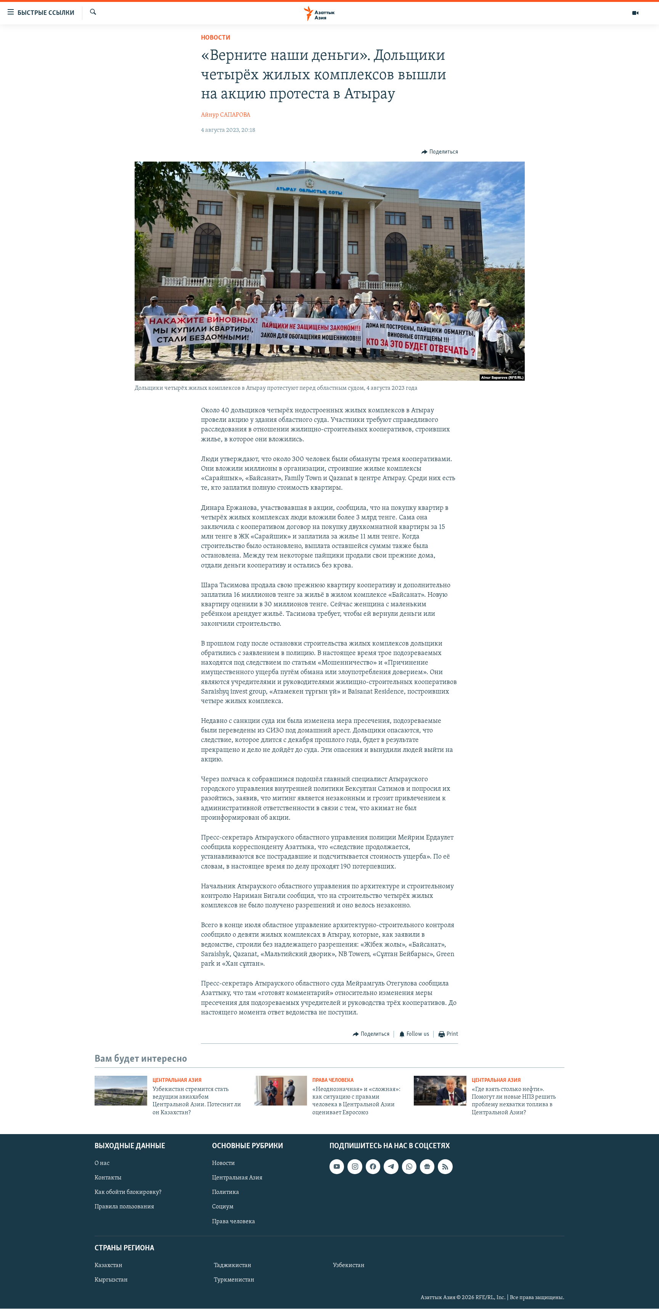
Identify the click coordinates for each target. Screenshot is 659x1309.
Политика (225, 1193)
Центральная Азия (177, 1080)
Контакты (108, 1178)
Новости (215, 38)
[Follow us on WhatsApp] (409, 1166)
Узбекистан (349, 1266)
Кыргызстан (111, 1280)
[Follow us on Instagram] (354, 1166)
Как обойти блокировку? (128, 1193)
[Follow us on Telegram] (391, 1166)
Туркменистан (234, 1280)
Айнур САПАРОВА (225, 115)
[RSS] (445, 1166)
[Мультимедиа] (635, 13)
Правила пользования (124, 1207)
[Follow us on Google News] (427, 1166)
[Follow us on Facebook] (373, 1166)
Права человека (333, 1080)
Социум (222, 1207)
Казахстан (108, 1266)
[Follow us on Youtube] (337, 1166)
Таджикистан (232, 1266)
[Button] (439, 152)
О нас (102, 1163)
